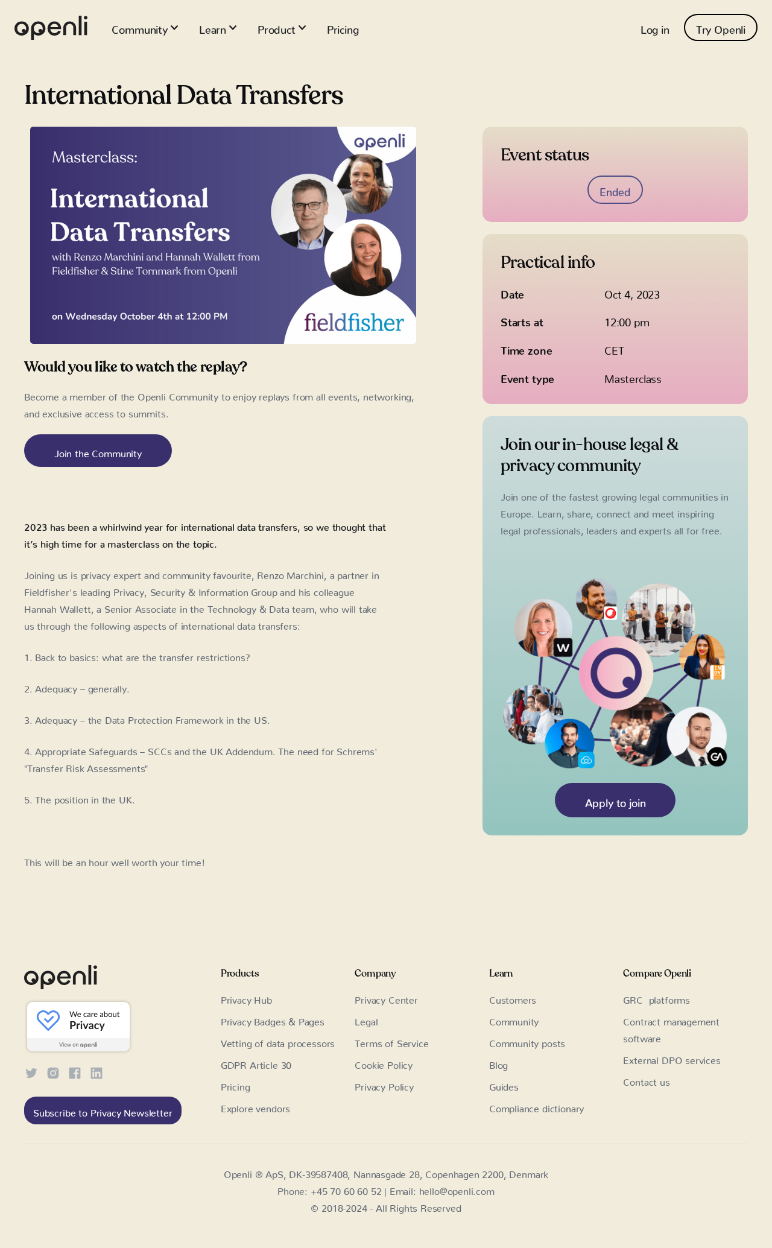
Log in (655, 27)
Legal (366, 1019)
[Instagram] (53, 1071)
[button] (145, 27)
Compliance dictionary (536, 1106)
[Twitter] (31, 1071)
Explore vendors (255, 1106)
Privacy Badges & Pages (272, 1019)
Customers (512, 997)
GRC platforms (656, 997)
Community (514, 1019)
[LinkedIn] (96, 1071)
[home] (50, 27)
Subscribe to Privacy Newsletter (102, 1110)
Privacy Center (386, 997)
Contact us (646, 1079)
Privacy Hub (246, 997)
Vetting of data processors (278, 1041)
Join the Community (98, 451)
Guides (504, 1084)
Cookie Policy (384, 1062)
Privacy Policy (384, 1084)
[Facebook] (75, 1071)
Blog (498, 1062)
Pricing (343, 27)
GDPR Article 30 (256, 1062)
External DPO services (671, 1058)
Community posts (527, 1041)
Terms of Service (391, 1041)
